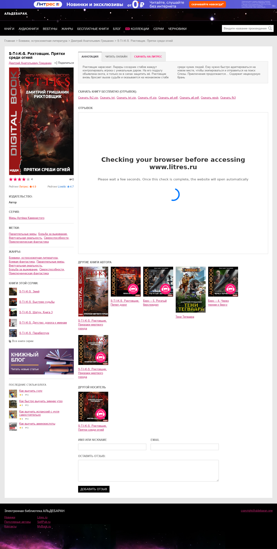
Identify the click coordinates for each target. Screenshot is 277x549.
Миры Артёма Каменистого (26, 218)
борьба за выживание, (53, 234)
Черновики (177, 28)
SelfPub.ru (43, 521)
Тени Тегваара (185, 316)
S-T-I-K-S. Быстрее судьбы (37, 301)
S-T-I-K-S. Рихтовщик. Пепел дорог (125, 302)
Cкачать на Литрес (148, 56)
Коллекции (140, 28)
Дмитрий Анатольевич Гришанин (92, 40)
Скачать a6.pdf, (190, 97)
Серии (158, 28)
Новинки (9, 517)
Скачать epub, (210, 97)
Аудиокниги (29, 28)
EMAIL (155, 439)
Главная (9, 40)
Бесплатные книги (93, 28)
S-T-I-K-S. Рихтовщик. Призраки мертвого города (92, 324)
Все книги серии (22, 341)
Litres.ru (42, 517)
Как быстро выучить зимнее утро (41, 401)
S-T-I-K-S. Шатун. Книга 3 (36, 312)
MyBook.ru (44, 526)
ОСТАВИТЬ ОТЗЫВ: (91, 456)
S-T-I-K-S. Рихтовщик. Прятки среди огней (92, 427)
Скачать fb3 (228, 97)
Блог (117, 28)
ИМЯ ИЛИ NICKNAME (92, 439)
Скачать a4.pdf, (168, 97)
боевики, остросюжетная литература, (33, 257)
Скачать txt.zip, (127, 97)
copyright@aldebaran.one (257, 510)
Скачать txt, (108, 97)
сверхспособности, (56, 237)
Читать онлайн (116, 56)
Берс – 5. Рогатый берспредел (155, 302)
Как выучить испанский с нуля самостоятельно (39, 413)
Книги (9, 28)
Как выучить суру (30, 390)
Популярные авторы (17, 521)
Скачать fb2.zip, (88, 97)
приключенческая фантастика (29, 241)
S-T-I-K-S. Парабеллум (34, 333)
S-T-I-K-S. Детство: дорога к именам (43, 322)
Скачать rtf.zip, (147, 97)
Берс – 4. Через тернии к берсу (218, 302)
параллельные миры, (23, 234)
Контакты (10, 526)
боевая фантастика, (22, 261)
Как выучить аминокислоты (37, 423)
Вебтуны (50, 28)
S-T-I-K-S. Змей (29, 291)
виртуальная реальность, (26, 237)
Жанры (67, 28)
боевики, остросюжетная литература (43, 40)
